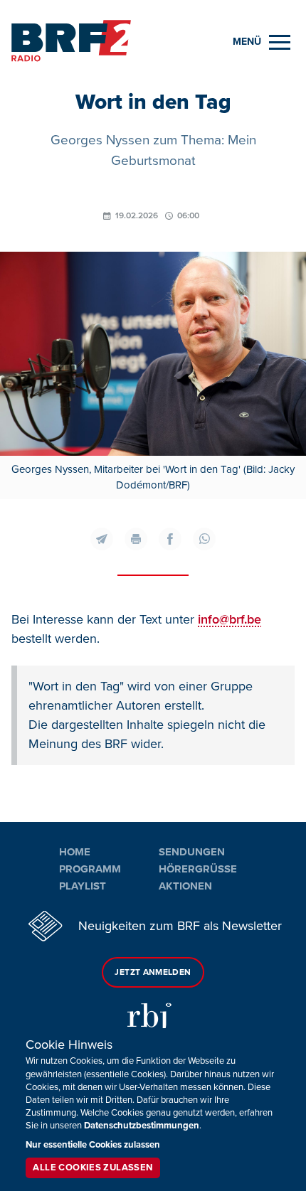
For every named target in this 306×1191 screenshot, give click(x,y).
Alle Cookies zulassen (92, 1167)
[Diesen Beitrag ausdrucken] (136, 539)
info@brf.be (229, 619)
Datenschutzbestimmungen (141, 1125)
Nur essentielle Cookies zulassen (93, 1144)
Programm (90, 868)
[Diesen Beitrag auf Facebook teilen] (170, 539)
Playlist (82, 886)
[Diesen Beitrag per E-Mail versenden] (101, 539)
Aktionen (185, 886)
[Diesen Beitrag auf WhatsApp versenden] (204, 539)
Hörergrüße (198, 868)
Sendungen (192, 851)
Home (74, 851)
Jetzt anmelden (153, 972)
